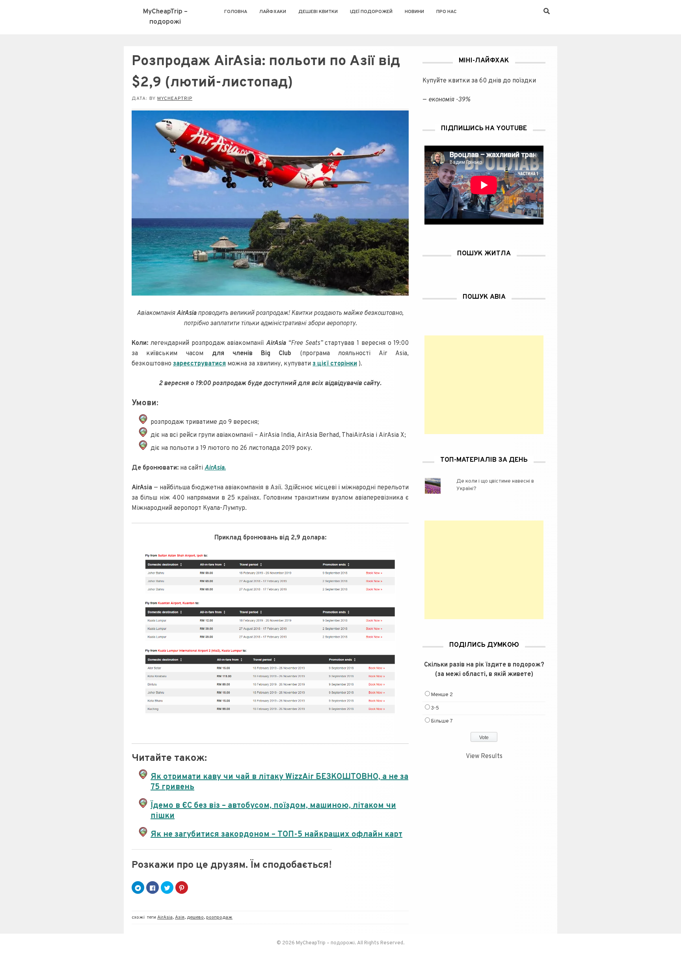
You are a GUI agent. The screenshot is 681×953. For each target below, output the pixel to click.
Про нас (446, 12)
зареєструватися (199, 364)
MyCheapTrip (174, 98)
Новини (414, 12)
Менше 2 (442, 695)
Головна (235, 12)
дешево (195, 917)
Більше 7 (442, 721)
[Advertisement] (483, 384)
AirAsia (165, 917)
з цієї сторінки (335, 364)
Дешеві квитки (318, 12)
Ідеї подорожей (371, 12)
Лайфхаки (272, 12)
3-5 (435, 708)
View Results (484, 756)
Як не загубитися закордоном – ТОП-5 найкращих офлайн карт (276, 834)
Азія (179, 917)
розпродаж (219, 917)
